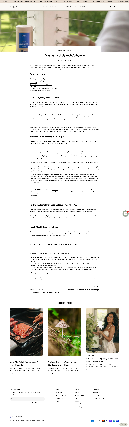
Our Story (59, 392)
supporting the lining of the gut (88, 156)
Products (77, 392)
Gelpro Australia (19, 420)
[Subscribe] (43, 398)
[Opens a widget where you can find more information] (123, 424)
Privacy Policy (60, 398)
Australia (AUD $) (17, 417)
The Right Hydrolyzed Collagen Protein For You (44, 88)
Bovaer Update (79, 395)
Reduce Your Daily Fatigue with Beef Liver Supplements (102, 360)
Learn (70, 60)
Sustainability (78, 404)
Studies (38, 169)
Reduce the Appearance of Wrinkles (41, 85)
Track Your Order (98, 398)
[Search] (111, 6)
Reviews (58, 401)
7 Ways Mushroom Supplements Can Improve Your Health (62, 363)
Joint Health (33, 83)
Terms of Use (31, 402)
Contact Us (96, 392)
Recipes (77, 401)
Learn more (13, 374)
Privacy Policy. (40, 402)
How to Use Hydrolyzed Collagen (40, 90)
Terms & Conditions (61, 395)
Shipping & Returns (99, 395)
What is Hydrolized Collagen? (38, 79)
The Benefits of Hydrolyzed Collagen (41, 81)
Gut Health (33, 86)
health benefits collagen (61, 244)
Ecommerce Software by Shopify (34, 420)
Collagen (37, 279)
